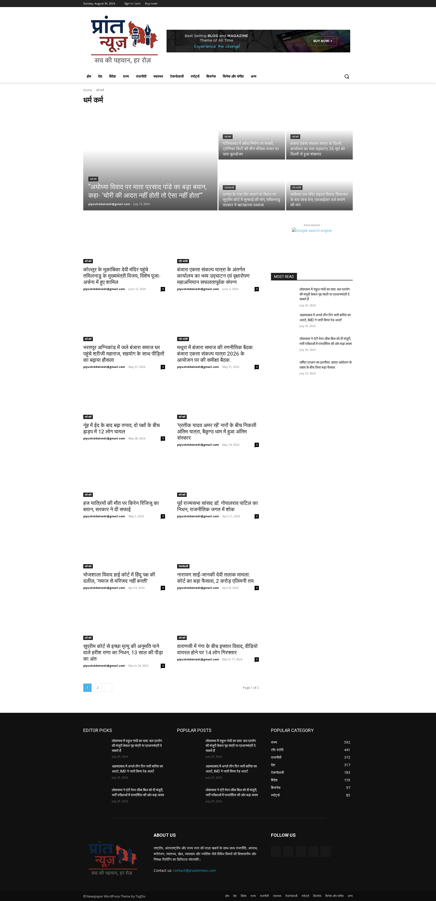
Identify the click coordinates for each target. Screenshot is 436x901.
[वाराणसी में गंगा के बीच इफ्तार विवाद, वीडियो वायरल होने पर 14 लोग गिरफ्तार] (218, 619)
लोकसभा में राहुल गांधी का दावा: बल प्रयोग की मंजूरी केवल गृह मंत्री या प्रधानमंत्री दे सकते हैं (324, 294)
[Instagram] (329, 4)
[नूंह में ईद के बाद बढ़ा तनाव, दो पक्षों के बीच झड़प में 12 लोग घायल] (124, 398)
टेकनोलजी (229, 187)
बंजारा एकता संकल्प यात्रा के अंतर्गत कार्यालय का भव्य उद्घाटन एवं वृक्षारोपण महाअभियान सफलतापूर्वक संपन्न (213, 276)
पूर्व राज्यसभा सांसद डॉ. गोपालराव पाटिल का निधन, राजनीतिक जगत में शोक (217, 506)
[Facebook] (322, 4)
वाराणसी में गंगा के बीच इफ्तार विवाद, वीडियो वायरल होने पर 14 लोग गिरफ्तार (217, 649)
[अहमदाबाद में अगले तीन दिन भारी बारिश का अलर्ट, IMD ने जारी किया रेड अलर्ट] (283, 321)
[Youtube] (350, 4)
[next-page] (108, 688)
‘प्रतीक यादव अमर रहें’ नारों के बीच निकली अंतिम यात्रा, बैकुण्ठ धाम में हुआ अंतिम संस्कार (216, 431)
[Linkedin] (301, 851)
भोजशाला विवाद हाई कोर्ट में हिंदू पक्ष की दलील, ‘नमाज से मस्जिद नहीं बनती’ (119, 578)
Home (87, 90)
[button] (347, 76)
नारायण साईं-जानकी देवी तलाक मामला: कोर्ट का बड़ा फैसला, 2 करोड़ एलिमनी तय (215, 578)
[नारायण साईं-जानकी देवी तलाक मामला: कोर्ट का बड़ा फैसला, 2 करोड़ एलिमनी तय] (218, 548)
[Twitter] (336, 4)
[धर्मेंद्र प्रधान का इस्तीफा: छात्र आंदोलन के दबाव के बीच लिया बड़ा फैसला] (283, 368)
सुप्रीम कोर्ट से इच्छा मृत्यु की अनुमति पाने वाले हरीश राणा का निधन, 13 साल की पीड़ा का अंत (123, 652)
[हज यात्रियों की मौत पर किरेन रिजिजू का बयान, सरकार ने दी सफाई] (124, 476)
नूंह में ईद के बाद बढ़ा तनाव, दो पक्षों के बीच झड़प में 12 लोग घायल (121, 428)
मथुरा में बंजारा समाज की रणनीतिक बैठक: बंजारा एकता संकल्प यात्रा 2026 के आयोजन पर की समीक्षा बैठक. (215, 353)
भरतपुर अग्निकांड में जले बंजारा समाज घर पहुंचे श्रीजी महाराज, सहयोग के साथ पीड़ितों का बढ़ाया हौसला (123, 353)
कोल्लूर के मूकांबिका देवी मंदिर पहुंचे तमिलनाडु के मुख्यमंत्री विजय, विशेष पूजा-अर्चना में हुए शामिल (121, 276)
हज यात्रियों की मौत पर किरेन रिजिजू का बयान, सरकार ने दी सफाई (121, 506)
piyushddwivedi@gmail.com (104, 289)
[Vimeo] (343, 4)
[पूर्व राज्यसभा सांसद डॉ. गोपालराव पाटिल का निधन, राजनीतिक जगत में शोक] (218, 476)
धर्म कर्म (93, 179)
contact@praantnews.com (194, 870)
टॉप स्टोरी (296, 187)
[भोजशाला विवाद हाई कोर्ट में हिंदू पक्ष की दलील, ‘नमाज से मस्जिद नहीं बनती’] (124, 548)
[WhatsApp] (326, 851)
